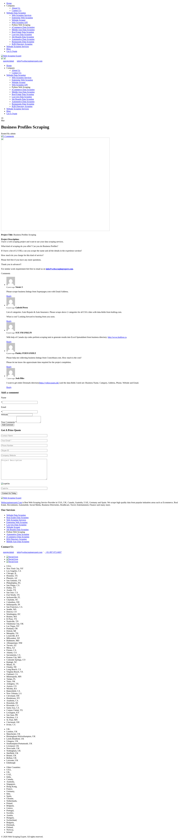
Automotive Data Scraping (23, 39)
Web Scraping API (20, 22)
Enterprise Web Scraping (22, 18)
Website (4, 414)
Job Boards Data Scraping (23, 37)
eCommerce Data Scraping (23, 27)
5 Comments (8, 136)
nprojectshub (8, 61)
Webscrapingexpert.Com (11, 502)
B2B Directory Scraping (22, 44)
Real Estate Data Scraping (23, 32)
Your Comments (8, 422)
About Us (16, 8)
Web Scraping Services (21, 15)
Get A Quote (11, 51)
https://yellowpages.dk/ (49, 383)
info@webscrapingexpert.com (29, 61)
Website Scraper (18, 20)
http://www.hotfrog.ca (117, 337)
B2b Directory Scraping (16, 539)
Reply (9, 296)
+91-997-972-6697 (53, 552)
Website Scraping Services (17, 46)
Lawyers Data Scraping (22, 34)
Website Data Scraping (16, 13)
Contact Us (16, 10)
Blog (8, 49)
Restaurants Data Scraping (23, 42)
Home (9, 3)
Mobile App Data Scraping (23, 30)
